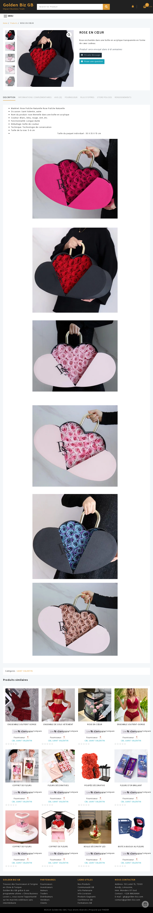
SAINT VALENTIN (25, 671)
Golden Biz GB (18, 4)
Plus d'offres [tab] (87, 97)
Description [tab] (9, 97)
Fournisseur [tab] (71, 97)
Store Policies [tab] (104, 97)
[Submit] (106, 7)
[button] (69, 34)
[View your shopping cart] (143, 6)
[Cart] (145, 904)
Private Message (91, 55)
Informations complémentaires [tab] (35, 97)
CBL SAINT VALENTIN (22, 740)
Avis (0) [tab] (58, 97)
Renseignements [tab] (123, 97)
